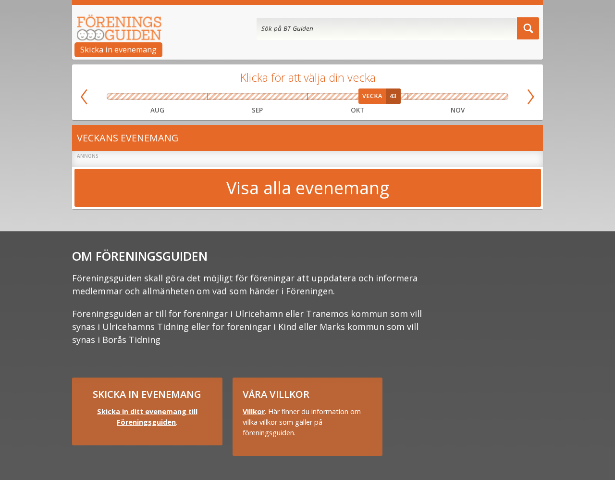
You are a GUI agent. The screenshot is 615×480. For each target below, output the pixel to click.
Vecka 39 (295, 96)
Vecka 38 (270, 96)
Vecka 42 (357, 96)
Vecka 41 (338, 96)
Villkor (254, 411)
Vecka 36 (220, 96)
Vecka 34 (177, 96)
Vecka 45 (420, 96)
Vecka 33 (157, 96)
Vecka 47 (470, 96)
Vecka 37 (245, 96)
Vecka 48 (495, 96)
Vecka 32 (137, 96)
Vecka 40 (318, 96)
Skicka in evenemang (118, 49)
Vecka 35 (197, 96)
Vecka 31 (117, 96)
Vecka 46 (445, 96)
